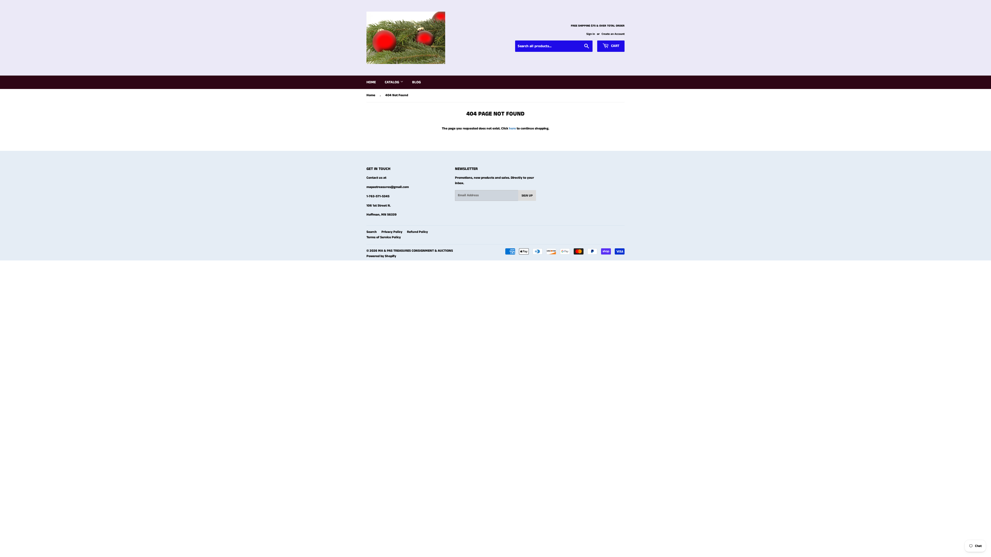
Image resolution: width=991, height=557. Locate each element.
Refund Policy (417, 232)
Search (371, 232)
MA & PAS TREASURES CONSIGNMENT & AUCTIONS (415, 250)
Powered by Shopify (381, 256)
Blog (416, 82)
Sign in (590, 34)
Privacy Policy (391, 232)
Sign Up (527, 195)
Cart (614, 45)
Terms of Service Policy (383, 237)
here (512, 128)
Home (371, 82)
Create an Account (613, 34)
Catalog (392, 82)
